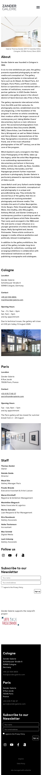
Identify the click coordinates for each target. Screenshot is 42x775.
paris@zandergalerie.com (12, 396)
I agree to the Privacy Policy (13, 587)
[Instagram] (3, 555)
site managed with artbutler (21, 770)
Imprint (21, 759)
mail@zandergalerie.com (12, 299)
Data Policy (21, 763)
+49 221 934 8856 (9, 297)
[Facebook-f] (16, 555)
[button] (38, 7)
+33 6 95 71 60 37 (8, 393)
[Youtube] (10, 555)
